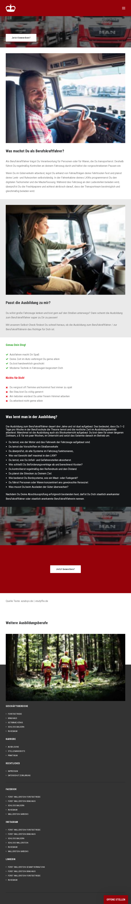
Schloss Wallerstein (18, 843)
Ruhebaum (13, 731)
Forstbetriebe (15, 714)
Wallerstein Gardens (18, 814)
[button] (123, 8)
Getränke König (15, 722)
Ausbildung (13, 747)
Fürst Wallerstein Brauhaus (22, 801)
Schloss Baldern (16, 727)
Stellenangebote (16, 751)
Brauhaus (12, 718)
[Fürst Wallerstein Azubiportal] (10, 8)
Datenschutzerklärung (19, 775)
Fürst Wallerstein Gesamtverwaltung (26, 867)
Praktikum (13, 755)
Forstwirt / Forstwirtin (65, 670)
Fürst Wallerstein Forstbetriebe (24, 797)
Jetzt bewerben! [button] (21, 37)
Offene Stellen (116, 899)
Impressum (13, 771)
